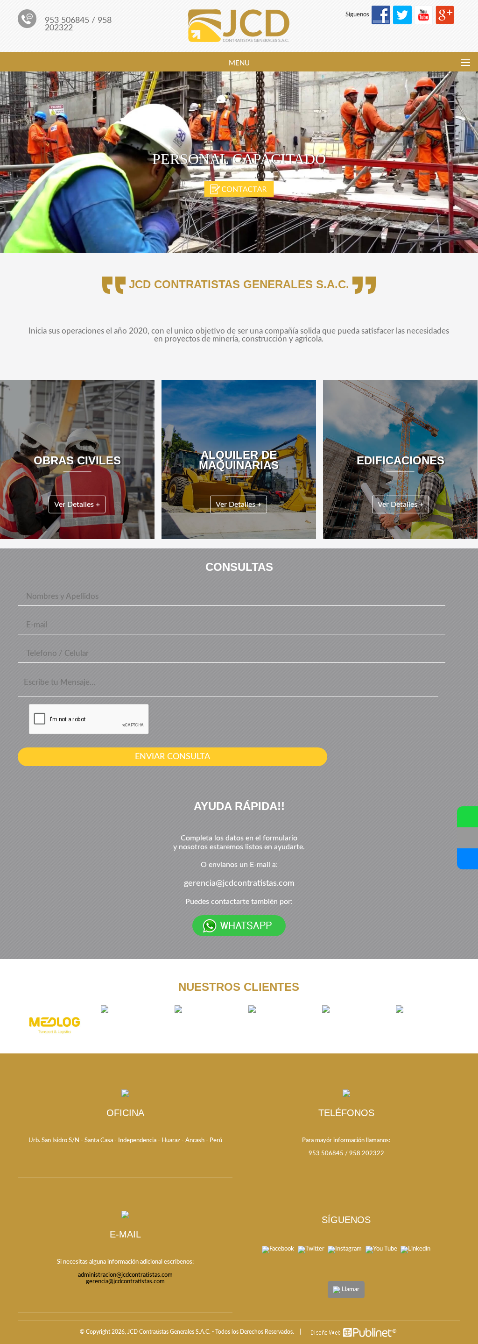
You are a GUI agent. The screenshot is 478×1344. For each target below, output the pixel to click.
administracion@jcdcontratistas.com (125, 1275)
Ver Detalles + (77, 504)
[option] (54, 1024)
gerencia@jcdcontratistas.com (239, 883)
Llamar (349, 1290)
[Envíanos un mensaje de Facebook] (467, 858)
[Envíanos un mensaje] (467, 837)
